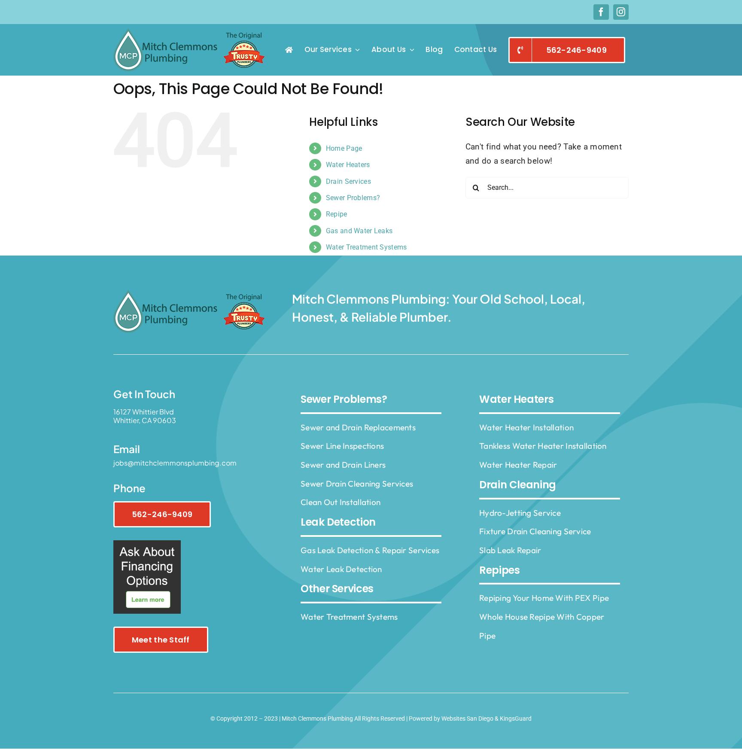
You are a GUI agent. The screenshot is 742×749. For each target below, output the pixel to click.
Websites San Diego (467, 718)
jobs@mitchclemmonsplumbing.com (175, 462)
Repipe (336, 214)
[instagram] (621, 12)
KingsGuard (516, 718)
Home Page (344, 148)
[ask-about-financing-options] (147, 544)
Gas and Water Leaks (359, 231)
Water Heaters (348, 165)
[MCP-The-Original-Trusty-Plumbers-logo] (191, 32)
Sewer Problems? (353, 198)
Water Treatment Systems (366, 247)
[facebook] (601, 12)
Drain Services (348, 181)
